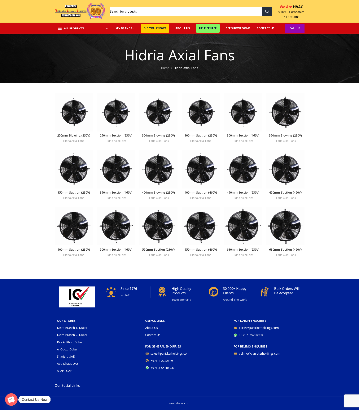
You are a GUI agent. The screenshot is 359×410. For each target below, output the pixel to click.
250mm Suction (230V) (116, 135)
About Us (151, 328)
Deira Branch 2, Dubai (72, 335)
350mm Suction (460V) (116, 192)
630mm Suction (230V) (243, 249)
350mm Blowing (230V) (285, 135)
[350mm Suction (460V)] (116, 169)
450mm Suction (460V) (285, 192)
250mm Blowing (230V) (73, 135)
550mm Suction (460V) (200, 249)
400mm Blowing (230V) (158, 192)
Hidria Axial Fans (73, 141)
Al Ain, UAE (64, 371)
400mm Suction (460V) (200, 192)
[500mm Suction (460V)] (116, 226)
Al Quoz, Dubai (67, 349)
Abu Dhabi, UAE (67, 364)
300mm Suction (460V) (243, 135)
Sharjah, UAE (66, 356)
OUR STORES (66, 321)
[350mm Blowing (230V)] (285, 112)
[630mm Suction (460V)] (285, 226)
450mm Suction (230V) (243, 192)
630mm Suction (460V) (285, 249)
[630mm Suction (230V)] (243, 226)
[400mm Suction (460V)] (201, 169)
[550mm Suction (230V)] (158, 226)
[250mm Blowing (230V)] (74, 112)
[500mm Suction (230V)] (74, 226)
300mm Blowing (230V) (158, 135)
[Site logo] (80, 11)
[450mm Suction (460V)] (285, 169)
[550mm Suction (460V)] (201, 226)
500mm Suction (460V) (116, 249)
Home (165, 68)
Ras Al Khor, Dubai (69, 342)
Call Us (294, 28)
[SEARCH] (267, 11)
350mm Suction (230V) (73, 192)
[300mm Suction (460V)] (243, 112)
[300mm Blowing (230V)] (158, 112)
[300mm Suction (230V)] (201, 112)
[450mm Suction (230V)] (243, 169)
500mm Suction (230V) (73, 249)
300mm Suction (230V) (200, 135)
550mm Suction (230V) (158, 249)
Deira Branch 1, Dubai (72, 328)
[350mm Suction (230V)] (74, 169)
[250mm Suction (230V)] (116, 112)
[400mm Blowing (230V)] (158, 169)
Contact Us (152, 335)
